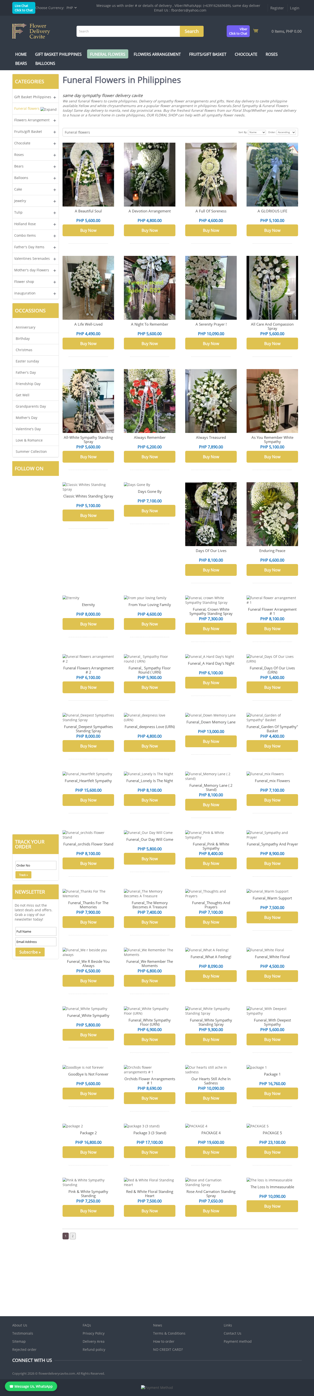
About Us (19, 1325)
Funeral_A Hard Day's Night (211, 663)
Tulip (18, 212)
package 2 (88, 1132)
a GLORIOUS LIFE (272, 210)
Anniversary (25, 327)
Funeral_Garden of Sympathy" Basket (272, 728)
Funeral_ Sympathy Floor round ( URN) (150, 670)
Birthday (23, 338)
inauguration (25, 293)
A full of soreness (211, 210)
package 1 (272, 1074)
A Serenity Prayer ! (211, 324)
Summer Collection (31, 451)
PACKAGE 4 (211, 1132)
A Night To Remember (149, 324)
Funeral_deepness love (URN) (150, 726)
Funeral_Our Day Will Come (149, 839)
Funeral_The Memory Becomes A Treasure (150, 904)
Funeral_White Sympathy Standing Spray (211, 1022)
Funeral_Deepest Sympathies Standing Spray (88, 728)
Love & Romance (29, 440)
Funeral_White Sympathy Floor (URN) (150, 1022)
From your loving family (150, 604)
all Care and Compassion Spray (272, 326)
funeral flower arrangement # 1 (272, 611)
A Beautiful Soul (88, 210)
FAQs (87, 1325)
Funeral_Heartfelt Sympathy (88, 780)
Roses (272, 54)
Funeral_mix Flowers (272, 780)
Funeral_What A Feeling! (211, 956)
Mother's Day (26, 417)
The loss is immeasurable (272, 1186)
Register (277, 7)
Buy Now (88, 230)
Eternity (88, 604)
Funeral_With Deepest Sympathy (272, 1022)
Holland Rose (25, 223)
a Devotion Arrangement (150, 210)
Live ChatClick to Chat (24, 7)
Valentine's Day (28, 429)
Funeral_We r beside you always (88, 963)
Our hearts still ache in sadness (211, 1080)
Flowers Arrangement (157, 54)
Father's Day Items (29, 247)
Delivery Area (94, 1341)
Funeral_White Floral (272, 956)
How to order (163, 1341)
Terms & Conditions (169, 1333)
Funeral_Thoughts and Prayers (211, 904)
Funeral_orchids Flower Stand (88, 844)
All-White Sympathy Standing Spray (88, 439)
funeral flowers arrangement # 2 (88, 670)
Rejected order (24, 1349)
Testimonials (22, 1333)
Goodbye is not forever (88, 1074)
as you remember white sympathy (272, 439)
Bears (21, 63)
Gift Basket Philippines (58, 54)
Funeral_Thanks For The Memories (88, 904)
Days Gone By (150, 491)
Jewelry (20, 200)
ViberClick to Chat (238, 31)
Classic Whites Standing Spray (88, 496)
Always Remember (150, 437)
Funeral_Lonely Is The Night (149, 780)
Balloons (45, 63)
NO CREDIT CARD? (168, 1349)
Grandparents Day (31, 406)
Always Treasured (211, 437)
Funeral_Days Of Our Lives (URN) (272, 670)
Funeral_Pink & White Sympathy (211, 846)
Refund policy (94, 1349)
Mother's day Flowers (31, 270)
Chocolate (246, 54)
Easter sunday (27, 361)
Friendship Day (28, 383)
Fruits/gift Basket (207, 54)
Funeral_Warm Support (272, 898)
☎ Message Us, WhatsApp (31, 1386)
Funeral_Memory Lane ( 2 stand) (211, 787)
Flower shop (24, 281)
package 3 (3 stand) (149, 1132)
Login (294, 7)
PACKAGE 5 (272, 1132)
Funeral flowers (107, 54)
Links (228, 1325)
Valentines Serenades (32, 258)
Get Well (22, 395)
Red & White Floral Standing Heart (149, 1193)
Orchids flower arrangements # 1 (149, 1080)
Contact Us (232, 1333)
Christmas (24, 349)
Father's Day (26, 372)
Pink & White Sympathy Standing (88, 1193)
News (157, 1325)
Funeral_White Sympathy (88, 1015)
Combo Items (25, 235)
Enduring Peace (272, 550)
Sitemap (19, 1341)
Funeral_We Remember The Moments (149, 963)
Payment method (238, 1341)
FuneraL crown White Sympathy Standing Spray (211, 611)
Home (21, 54)
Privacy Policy (94, 1333)
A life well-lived (88, 324)
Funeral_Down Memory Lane (211, 721)
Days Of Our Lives (211, 550)
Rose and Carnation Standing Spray (211, 1193)
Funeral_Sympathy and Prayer (272, 844)
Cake (18, 189)
